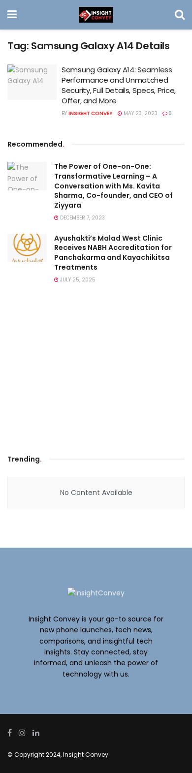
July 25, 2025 (77, 279)
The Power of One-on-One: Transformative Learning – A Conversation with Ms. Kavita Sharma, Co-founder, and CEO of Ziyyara (113, 185)
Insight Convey (90, 113)
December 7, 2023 (82, 217)
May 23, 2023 (140, 113)
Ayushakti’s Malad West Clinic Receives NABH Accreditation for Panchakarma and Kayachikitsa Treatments (113, 252)
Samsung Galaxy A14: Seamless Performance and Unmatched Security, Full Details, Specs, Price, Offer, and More (119, 85)
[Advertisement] (96, 371)
